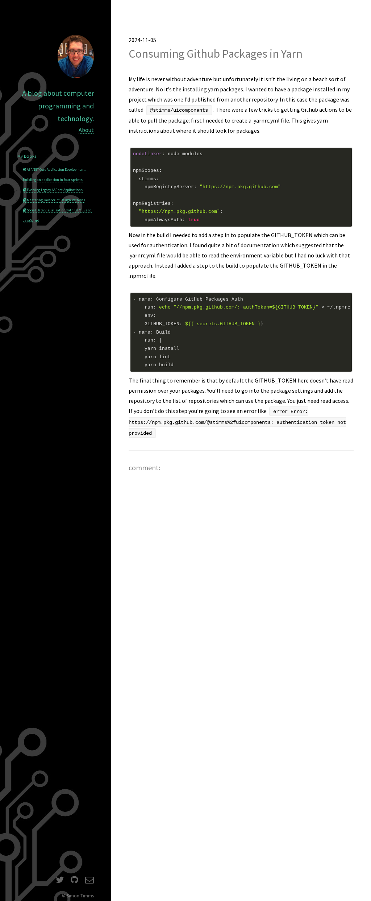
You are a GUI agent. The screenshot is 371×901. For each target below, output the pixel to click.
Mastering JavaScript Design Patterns (55, 200)
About (86, 129)
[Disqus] (241, 581)
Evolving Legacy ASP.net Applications (54, 189)
